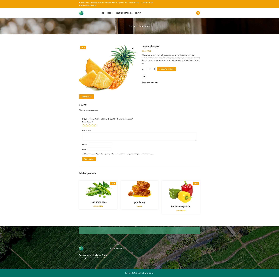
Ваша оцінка (87, 122)
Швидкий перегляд (103, 196)
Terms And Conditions (117, 248)
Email (84, 149)
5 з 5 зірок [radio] (95, 125)
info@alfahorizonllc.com (88, 5)
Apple (135, 26)
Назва (85, 144)
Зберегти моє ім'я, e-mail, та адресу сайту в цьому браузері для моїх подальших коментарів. (119, 154)
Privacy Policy (114, 244)
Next (200, 198)
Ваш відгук (87, 130)
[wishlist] (144, 77)
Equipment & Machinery (124, 13)
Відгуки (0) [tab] (86, 97)
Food (156, 82)
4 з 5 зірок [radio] (92, 125)
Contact (138, 13)
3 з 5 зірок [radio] (89, 125)
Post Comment (89, 159)
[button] (133, 49)
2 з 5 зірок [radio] (86, 125)
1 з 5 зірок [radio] (83, 125)
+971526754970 (148, 2)
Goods (109, 13)
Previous (79, 198)
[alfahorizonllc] (87, 13)
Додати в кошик (167, 69)
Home (102, 13)
